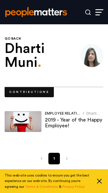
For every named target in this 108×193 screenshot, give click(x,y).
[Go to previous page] (41, 158)
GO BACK (13, 38)
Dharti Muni (91, 115)
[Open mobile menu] (99, 12)
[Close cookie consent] (99, 181)
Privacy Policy (73, 186)
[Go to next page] (67, 158)
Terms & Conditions (41, 186)
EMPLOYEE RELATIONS (65, 113)
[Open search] (88, 12)
